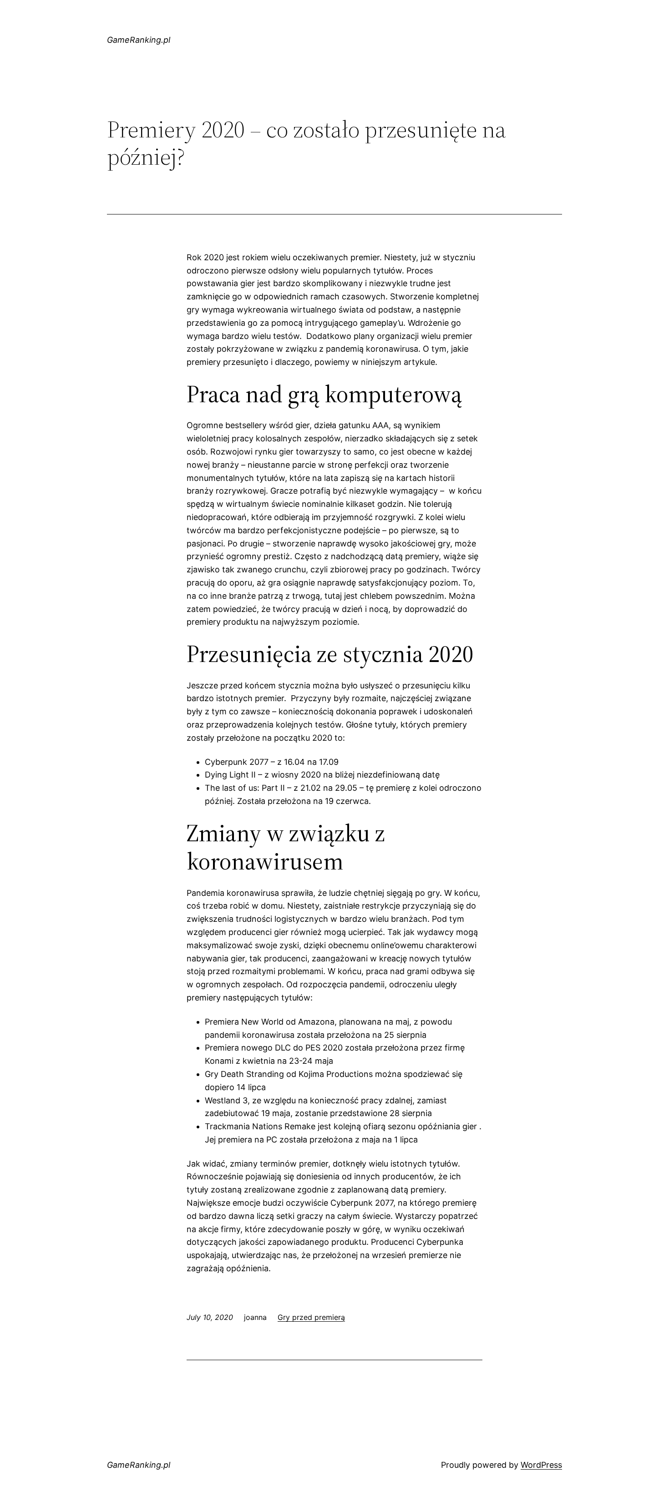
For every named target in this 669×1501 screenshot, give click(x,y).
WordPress (541, 1465)
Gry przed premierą (311, 1317)
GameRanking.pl (138, 40)
